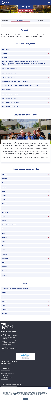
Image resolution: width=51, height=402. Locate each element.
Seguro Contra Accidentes (6, 377)
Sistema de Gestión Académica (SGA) (9, 386)
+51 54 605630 (4, 342)
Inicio (2, 16)
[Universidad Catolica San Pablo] (5, 2)
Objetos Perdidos (4, 375)
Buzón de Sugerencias (6, 363)
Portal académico (5, 368)
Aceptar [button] (25, 398)
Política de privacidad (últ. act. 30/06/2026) (10, 361)
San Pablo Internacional (10, 16)
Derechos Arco (4, 372)
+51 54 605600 (11, 342)
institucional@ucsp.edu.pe (6, 344)
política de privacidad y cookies (35, 395)
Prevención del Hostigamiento (7, 373)
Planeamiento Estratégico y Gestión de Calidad (11, 384)
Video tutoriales (4, 379)
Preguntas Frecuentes (5, 370)
